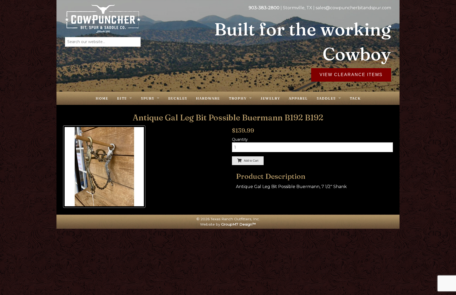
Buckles (177, 98)
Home (102, 98)
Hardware (208, 98)
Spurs (147, 98)
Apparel (298, 98)
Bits (122, 98)
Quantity (240, 139)
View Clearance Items (351, 74)
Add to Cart (249, 160)
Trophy (237, 98)
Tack (355, 98)
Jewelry (270, 98)
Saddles (326, 98)
